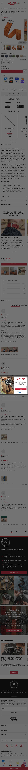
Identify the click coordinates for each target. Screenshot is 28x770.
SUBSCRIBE (21, 389)
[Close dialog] (26, 377)
